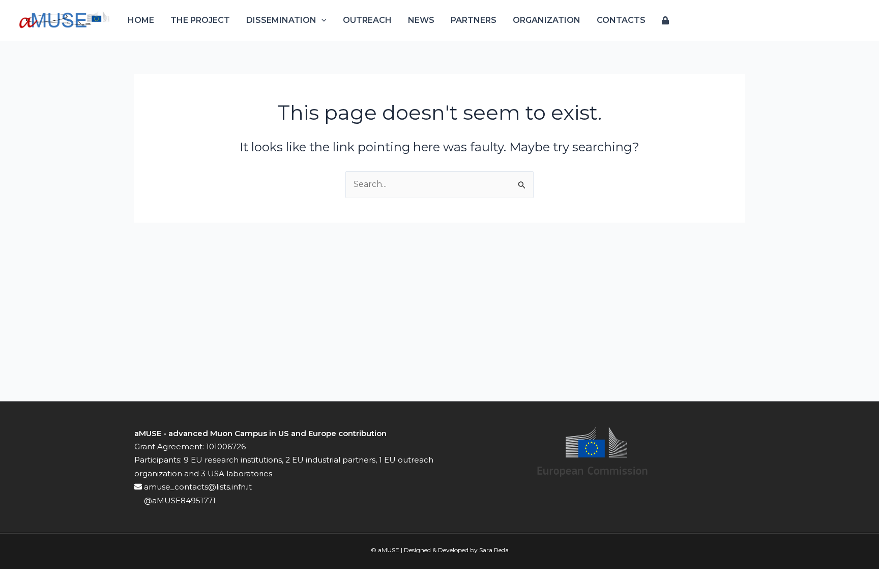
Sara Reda (494, 550)
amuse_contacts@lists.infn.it (197, 487)
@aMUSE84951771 (179, 500)
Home (141, 20)
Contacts (621, 20)
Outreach (367, 20)
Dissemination (281, 20)
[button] (321, 20)
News (421, 20)
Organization (546, 20)
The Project (200, 20)
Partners (473, 20)
